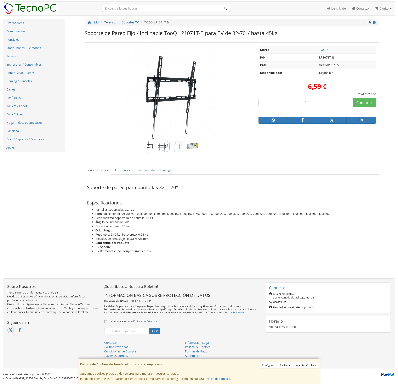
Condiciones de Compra (120, 351)
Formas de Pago (196, 351)
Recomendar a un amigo (155, 170)
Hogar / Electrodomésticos (24, 123)
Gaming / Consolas (19, 81)
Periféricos (13, 98)
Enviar (154, 331)
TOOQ (323, 50)
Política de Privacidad (235, 312)
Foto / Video (14, 114)
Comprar (364, 102)
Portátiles (12, 40)
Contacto (362, 8)
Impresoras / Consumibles (24, 64)
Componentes (15, 31)
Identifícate (338, 8)
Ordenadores (15, 23)
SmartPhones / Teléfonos (23, 48)
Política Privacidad (116, 347)
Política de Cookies (217, 379)
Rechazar (285, 365)
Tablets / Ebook (17, 106)
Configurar (268, 365)
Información (123, 170)
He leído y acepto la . (134, 321)
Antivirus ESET (194, 356)
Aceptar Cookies (306, 365)
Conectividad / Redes (20, 73)
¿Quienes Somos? (116, 356)
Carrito (384, 8)
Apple (10, 147)
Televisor (12, 56)
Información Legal (197, 343)
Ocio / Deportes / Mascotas (25, 139)
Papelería (12, 131)
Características (98, 170)
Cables (10, 89)
